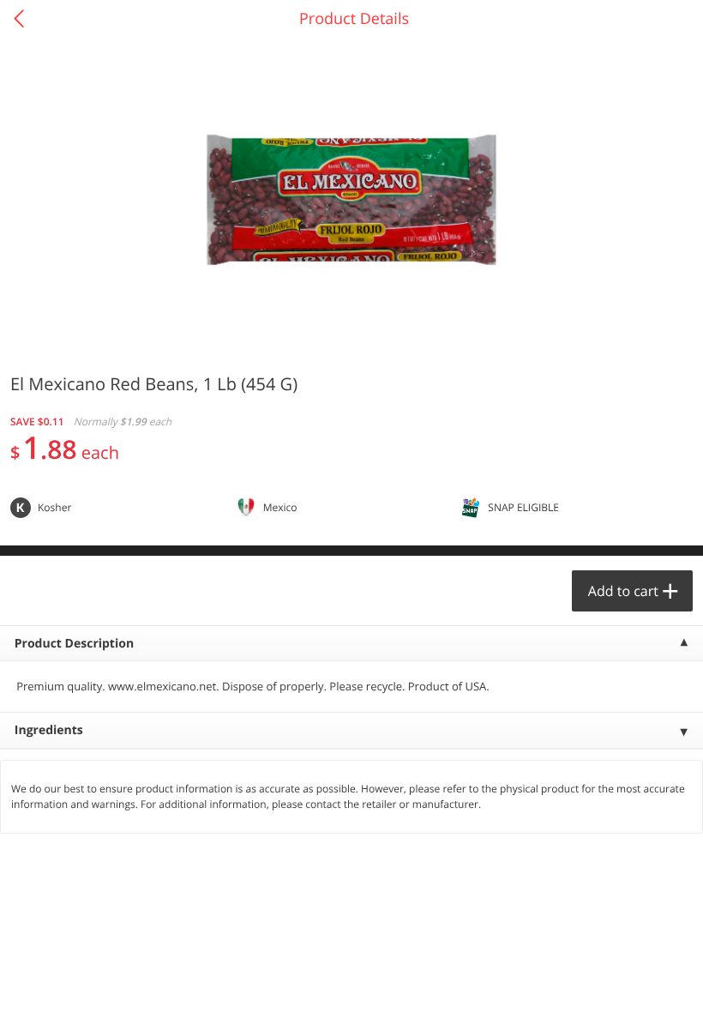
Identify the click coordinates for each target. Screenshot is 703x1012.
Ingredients (49, 730)
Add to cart (623, 590)
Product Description (74, 644)
